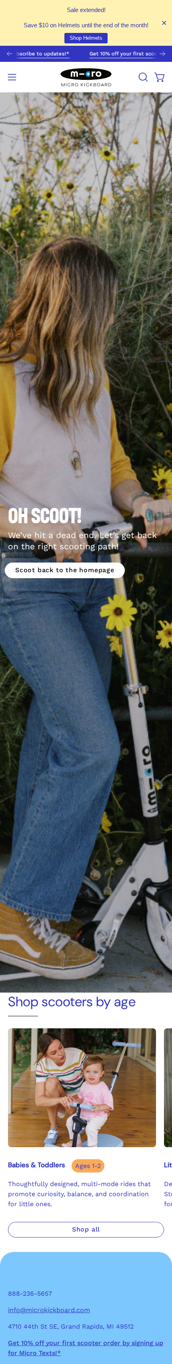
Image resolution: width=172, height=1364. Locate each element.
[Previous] (9, 53)
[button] (142, 77)
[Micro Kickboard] (86, 77)
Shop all (86, 1229)
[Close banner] (164, 23)
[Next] (162, 53)
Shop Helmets (86, 38)
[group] (86, 54)
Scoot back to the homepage (64, 570)
